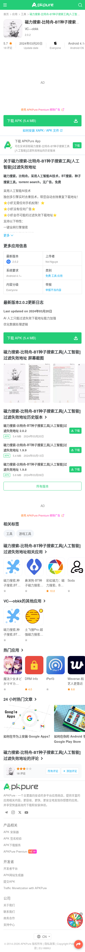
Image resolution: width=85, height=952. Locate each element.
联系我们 (9, 911)
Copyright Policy (66, 943)
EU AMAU (45, 948)
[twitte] (19, 812)
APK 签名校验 (12, 838)
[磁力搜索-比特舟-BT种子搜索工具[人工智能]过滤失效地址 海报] (14, 383)
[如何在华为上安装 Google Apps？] (27, 718)
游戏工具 (25, 533)
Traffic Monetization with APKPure (25, 888)
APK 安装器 (11, 832)
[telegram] (6, 812)
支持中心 (9, 924)
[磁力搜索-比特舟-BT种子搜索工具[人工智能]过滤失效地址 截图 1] (39, 383)
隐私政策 (49, 943)
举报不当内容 (53, 290)
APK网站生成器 (13, 875)
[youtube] (26, 812)
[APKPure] (42, 5)
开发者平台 (10, 868)
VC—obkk (31, 29)
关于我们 (9, 905)
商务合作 (9, 918)
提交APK (9, 881)
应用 (14, 14)
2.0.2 (15, 261)
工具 (23, 14)
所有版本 (42, 486)
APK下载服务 (12, 845)
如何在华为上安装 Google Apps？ (27, 736)
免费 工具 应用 (54, 276)
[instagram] (13, 812)
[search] (80, 5)
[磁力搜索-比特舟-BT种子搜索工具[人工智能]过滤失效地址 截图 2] (64, 383)
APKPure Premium (15, 851)
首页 (6, 14)
